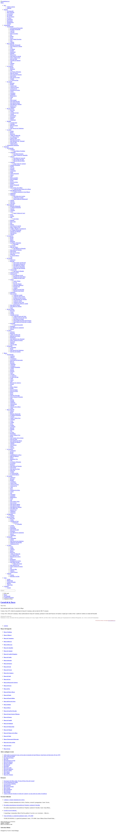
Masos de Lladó (7, 676)
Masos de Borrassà (8, 644)
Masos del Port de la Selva (9, 701)
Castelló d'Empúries (9, 597)
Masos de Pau (7, 688)
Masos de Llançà (7, 745)
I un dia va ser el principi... (10, 810)
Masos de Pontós (7, 695)
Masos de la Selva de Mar (9, 742)
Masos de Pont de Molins (9, 698)
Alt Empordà (7, 596)
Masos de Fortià (7, 666)
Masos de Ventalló (8, 720)
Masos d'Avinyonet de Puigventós (11, 739)
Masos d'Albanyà (8, 635)
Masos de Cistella (8, 657)
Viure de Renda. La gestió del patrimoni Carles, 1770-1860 (18, 815)
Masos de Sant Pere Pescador (10, 711)
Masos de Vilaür (7, 736)
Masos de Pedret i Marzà (9, 692)
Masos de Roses (7, 707)
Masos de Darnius (8, 660)
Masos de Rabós (7, 704)
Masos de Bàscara (8, 641)
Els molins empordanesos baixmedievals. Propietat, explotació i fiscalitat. (22, 805)
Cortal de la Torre (8, 602)
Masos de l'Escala (8, 669)
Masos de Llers (7, 679)
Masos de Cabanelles (8, 647)
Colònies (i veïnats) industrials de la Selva (14, 799)
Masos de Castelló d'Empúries (10, 654)
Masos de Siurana (8, 717)
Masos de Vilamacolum (9, 726)
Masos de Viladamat (8, 723)
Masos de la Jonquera (8, 673)
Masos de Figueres (8, 663)
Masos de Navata (7, 685)
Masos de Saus (7, 748)
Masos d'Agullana (8, 632)
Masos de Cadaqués (8, 651)
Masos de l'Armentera (9, 638)
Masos (5, 594)
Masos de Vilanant (8, 729)
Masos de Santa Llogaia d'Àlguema (12, 714)
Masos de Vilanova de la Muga (10, 733)
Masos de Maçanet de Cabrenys (11, 682)
